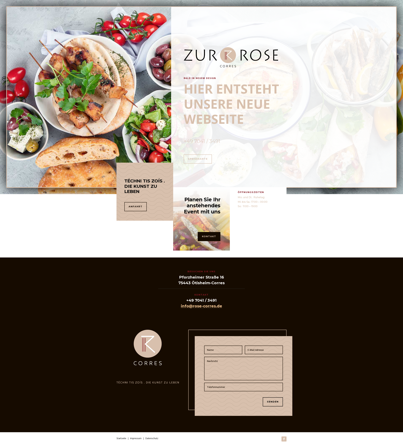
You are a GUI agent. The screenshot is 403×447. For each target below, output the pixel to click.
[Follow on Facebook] (284, 438)
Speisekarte (198, 158)
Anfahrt (135, 206)
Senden (273, 401)
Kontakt (209, 236)
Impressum (136, 438)
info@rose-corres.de (201, 306)
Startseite (121, 438)
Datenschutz (151, 438)
